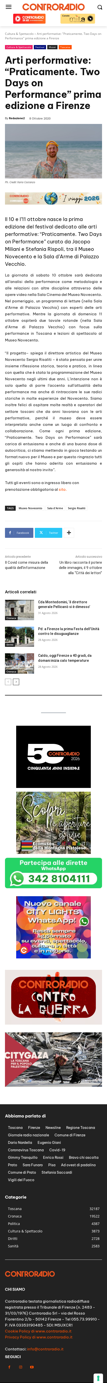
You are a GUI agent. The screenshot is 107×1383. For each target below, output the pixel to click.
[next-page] (16, 682)
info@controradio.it (45, 1349)
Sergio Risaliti (76, 508)
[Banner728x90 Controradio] (53, 203)
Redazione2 (17, 118)
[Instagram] (20, 1367)
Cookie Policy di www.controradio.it (38, 1331)
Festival (40, 47)
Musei (52, 47)
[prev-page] (8, 682)
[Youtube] (31, 1367)
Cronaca (11, 618)
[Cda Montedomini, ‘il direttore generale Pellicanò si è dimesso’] (19, 610)
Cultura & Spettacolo (18, 47)
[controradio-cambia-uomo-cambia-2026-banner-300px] (53, 852)
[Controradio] (53, 6)
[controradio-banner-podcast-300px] (53, 957)
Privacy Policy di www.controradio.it (38, 1337)
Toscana (65, 47)
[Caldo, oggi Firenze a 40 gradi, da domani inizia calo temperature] (19, 663)
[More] (69, 533)
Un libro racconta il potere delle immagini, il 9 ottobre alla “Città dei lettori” (80, 567)
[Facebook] (9, 1367)
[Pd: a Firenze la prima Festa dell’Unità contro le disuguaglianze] (19, 637)
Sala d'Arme (55, 508)
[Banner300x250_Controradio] (53, 786)
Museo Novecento (30, 508)
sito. (63, 489)
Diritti (9, 644)
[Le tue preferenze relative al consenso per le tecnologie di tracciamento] (98, 1378)
